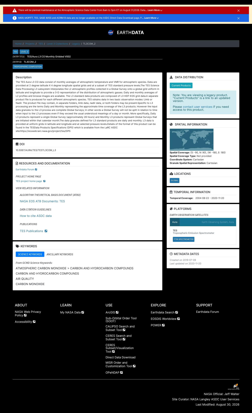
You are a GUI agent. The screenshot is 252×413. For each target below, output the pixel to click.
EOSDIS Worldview (163, 319)
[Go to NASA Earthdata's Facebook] (198, 317)
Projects (30, 43)
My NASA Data (70, 312)
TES (40, 43)
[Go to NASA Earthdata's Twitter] (203, 317)
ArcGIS (110, 312)
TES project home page (29, 181)
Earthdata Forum (25, 169)
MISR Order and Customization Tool (119, 364)
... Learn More (152, 10)
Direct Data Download (120, 357)
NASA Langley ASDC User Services (214, 399)
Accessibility (23, 321)
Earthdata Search (163, 312)
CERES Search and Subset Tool (119, 337)
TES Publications (32, 231)
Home (18, 43)
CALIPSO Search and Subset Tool (120, 328)
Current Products (181, 85)
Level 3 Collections (57, 43)
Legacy (76, 43)
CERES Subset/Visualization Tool (120, 348)
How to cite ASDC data (36, 216)
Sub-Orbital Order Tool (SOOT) (121, 319)
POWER (156, 325)
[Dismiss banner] (238, 10)
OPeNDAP (112, 372)
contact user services (197, 107)
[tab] (30, 254)
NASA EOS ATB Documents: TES (42, 201)
